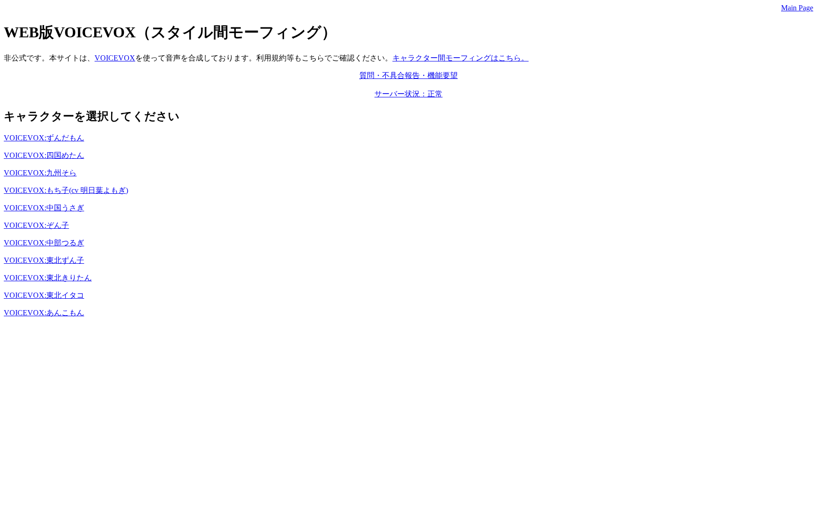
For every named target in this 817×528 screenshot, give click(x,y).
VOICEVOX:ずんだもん (44, 138)
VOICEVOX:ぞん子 (36, 225)
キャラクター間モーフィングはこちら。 (460, 58)
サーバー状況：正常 (408, 94)
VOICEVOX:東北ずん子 (44, 260)
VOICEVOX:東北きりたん (48, 278)
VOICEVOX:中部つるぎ (44, 243)
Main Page (797, 8)
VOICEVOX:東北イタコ (44, 295)
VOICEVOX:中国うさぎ (44, 208)
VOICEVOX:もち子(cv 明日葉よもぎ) (66, 190)
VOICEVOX (115, 58)
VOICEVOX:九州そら (40, 173)
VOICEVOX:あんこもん (44, 313)
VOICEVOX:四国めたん (44, 155)
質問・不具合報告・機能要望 (408, 75)
